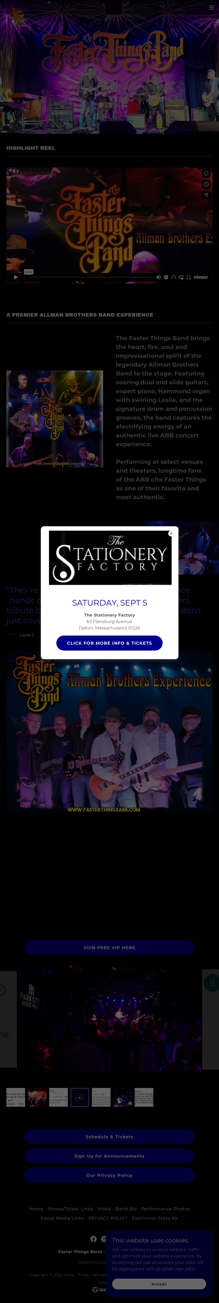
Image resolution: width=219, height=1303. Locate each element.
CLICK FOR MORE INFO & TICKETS (109, 643)
